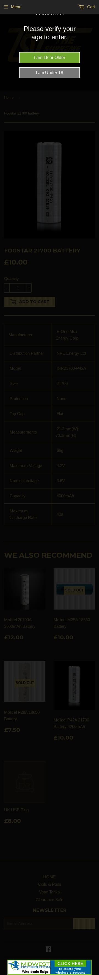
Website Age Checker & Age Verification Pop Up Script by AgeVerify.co (92, 973)
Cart (90, 6)
